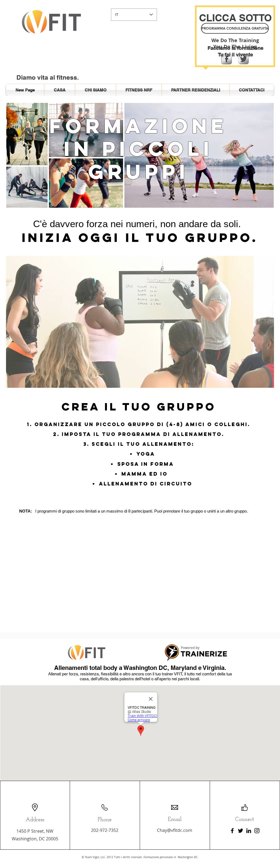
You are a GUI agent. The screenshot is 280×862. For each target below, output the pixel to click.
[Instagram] (256, 830)
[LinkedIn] (248, 830)
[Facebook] (232, 830)
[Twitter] (240, 830)
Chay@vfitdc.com (174, 830)
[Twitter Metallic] (243, 59)
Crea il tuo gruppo (139, 406)
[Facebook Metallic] (226, 59)
